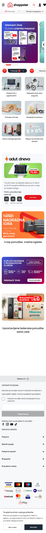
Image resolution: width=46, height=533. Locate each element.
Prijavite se (23, 414)
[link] (39, 4)
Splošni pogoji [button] (8, 444)
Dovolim (33, 527)
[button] (34, 5)
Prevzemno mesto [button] (9, 466)
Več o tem (12, 527)
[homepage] (18, 4)
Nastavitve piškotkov (9, 429)
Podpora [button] (5, 437)
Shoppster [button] (6, 459)
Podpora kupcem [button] (9, 451)
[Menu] (4, 5)
